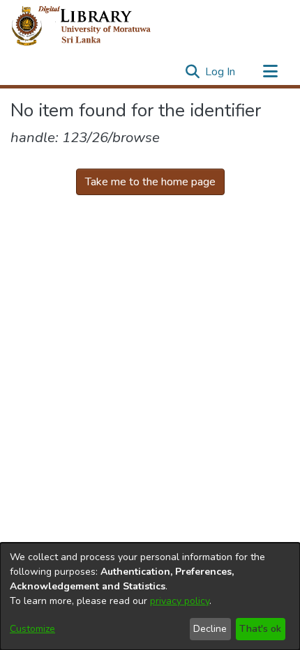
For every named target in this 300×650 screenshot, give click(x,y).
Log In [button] (221, 71)
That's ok (260, 628)
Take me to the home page (150, 181)
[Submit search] (192, 71)
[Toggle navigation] (270, 72)
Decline (210, 628)
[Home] (92, 26)
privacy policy (179, 601)
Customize (32, 628)
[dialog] (150, 596)
